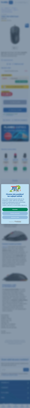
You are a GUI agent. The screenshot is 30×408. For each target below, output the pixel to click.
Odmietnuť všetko (15, 217)
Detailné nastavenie (15, 213)
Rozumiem (15, 209)
